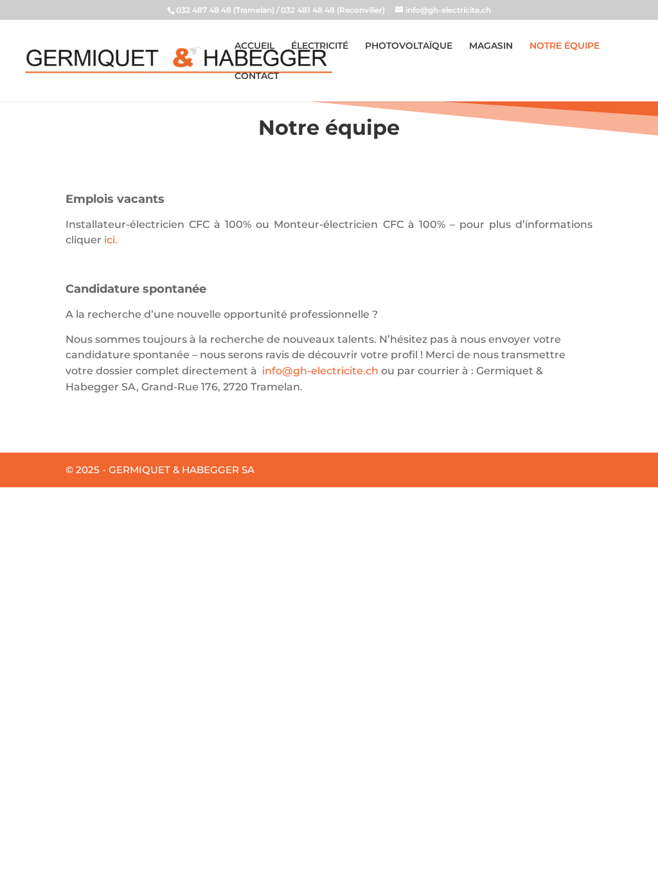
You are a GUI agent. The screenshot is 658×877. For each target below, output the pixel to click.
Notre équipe (564, 46)
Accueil (254, 46)
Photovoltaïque (408, 46)
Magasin (491, 46)
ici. (111, 240)
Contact (257, 76)
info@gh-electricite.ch (320, 371)
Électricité (319, 46)
